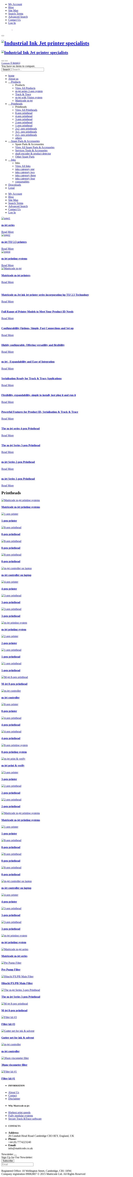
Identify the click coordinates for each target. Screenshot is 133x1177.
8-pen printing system (14, 751)
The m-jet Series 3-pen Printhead (20, 445)
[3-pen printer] (9, 772)
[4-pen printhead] (11, 718)
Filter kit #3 (8, 1024)
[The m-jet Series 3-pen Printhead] (20, 990)
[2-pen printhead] (11, 785)
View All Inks (22, 166)
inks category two (25, 172)
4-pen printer (9, 588)
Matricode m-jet (24, 100)
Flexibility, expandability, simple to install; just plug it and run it (38, 395)
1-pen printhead (23, 125)
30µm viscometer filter (14, 1064)
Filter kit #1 (8, 1078)
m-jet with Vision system (28, 97)
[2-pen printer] (9, 636)
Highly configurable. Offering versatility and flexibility (33, 345)
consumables (22, 181)
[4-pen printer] (9, 581)
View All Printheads (26, 109)
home (11, 75)
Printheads (17, 103)
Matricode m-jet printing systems (20, 507)
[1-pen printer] (9, 513)
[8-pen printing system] (14, 745)
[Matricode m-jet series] (14, 949)
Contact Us (14, 19)
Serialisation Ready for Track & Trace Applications (31, 378)
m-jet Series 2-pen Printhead (18, 461)
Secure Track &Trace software (25, 1118)
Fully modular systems (20, 1115)
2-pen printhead (23, 122)
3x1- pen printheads (26, 131)
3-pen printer (9, 779)
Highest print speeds (19, 1112)
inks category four (25, 178)
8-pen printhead (23, 113)
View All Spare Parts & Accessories (34, 147)
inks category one (24, 169)
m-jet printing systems (14, 258)
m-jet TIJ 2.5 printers (14, 241)
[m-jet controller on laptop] (16, 568)
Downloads (14, 184)
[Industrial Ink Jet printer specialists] (45, 43)
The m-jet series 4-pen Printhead (20, 428)
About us (13, 78)
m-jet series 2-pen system (29, 91)
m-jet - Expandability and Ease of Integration (28, 361)
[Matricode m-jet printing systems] (20, 500)
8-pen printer (9, 711)
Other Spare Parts (24, 156)
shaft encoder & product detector (33, 153)
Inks (13, 159)
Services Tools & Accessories (31, 150)
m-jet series (8, 225)
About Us (13, 1092)
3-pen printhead (23, 119)
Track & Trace (23, 94)
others (18, 138)
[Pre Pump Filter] (11, 962)
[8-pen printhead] (11, 527)
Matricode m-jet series (14, 956)
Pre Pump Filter (10, 969)
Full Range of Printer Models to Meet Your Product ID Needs (37, 311)
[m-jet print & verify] (13, 758)
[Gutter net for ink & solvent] (17, 1030)
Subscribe (8, 1161)
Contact (12, 1095)
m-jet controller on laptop (16, 575)
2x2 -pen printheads (26, 128)
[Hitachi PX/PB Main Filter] (17, 976)
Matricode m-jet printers (15, 275)
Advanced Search (18, 16)
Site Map (13, 10)
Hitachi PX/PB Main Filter (17, 983)
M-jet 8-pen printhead (14, 683)
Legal (11, 187)
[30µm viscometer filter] (15, 1058)
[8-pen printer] (9, 704)
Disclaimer (14, 1098)
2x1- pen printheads (26, 134)
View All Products (25, 88)
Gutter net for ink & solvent (17, 1037)
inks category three (25, 175)
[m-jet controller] (11, 690)
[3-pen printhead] (11, 595)
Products (16, 81)
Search (6, 69)
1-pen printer (9, 520)
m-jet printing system (13, 629)
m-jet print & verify (12, 765)
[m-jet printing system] (14, 622)
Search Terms (15, 13)
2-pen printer (9, 643)
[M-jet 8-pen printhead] (14, 677)
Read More (7, 231)
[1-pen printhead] (11, 649)
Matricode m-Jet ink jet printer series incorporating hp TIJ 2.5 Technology (45, 294)
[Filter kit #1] (9, 1071)
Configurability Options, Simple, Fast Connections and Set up (37, 328)
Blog (11, 7)
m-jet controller (10, 697)
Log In (12, 22)
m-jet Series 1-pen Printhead (18, 478)
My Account (15, 4)
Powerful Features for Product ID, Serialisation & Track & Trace (39, 411)
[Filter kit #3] (9, 1017)
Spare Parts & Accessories (25, 141)
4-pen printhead (23, 116)
